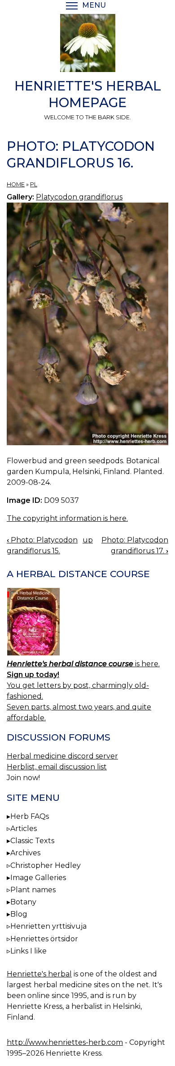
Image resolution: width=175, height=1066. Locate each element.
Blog (18, 914)
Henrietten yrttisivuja (48, 926)
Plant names (33, 889)
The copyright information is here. (67, 518)
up (88, 540)
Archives (25, 853)
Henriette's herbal (39, 974)
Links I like (28, 951)
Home (16, 184)
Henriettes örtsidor (44, 939)
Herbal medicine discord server (62, 756)
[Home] (87, 44)
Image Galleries (38, 877)
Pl (33, 184)
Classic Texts (32, 840)
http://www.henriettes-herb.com (65, 1042)
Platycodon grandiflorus (79, 197)
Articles (23, 828)
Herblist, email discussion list (57, 767)
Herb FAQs (29, 816)
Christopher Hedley (45, 865)
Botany (23, 902)
